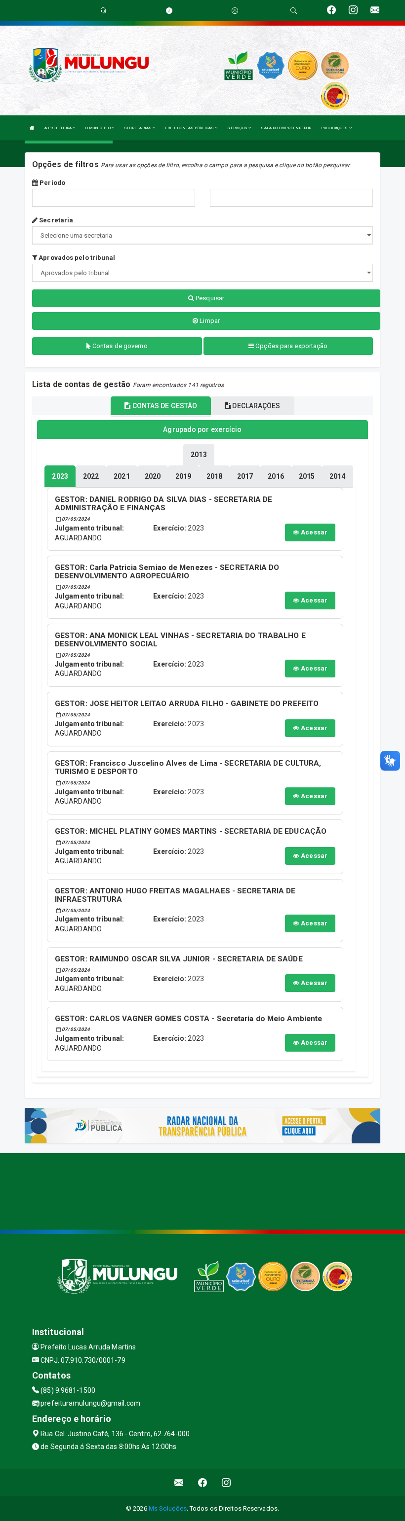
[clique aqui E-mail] (179, 1482)
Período (51, 182)
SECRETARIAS (138, 128)
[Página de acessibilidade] (235, 10)
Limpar (209, 320)
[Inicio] (32, 128)
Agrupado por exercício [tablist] (202, 429)
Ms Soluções (168, 1508)
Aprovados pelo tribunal (76, 257)
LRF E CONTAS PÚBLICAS (190, 128)
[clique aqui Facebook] (202, 1482)
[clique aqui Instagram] (226, 1482)
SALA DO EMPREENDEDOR (286, 128)
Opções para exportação (290, 346)
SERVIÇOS (237, 128)
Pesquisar (209, 298)
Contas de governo (119, 346)
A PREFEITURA (58, 128)
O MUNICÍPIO (98, 128)
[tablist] (59, 476)
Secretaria (55, 220)
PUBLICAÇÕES (335, 128)
